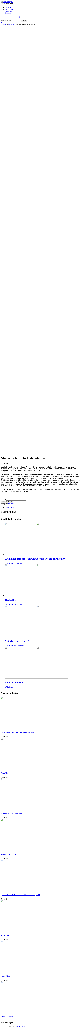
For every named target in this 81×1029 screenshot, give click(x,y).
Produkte (11, 24)
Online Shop (9, 9)
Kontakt (7, 13)
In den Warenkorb (7, 501)
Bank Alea (4, 773)
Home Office (5, 976)
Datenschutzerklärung (12, 17)
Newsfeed (8, 11)
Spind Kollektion (7, 1017)
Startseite (8, 7)
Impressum (8, 15)
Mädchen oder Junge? (9, 854)
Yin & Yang (5, 935)
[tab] (42, 507)
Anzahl (3, 499)
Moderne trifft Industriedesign (12, 813)
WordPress (21, 1026)
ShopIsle (4, 1026)
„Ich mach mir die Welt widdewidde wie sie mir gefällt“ (20, 895)
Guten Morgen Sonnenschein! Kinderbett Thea (17, 732)
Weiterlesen (9, 687)
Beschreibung (9, 507)
